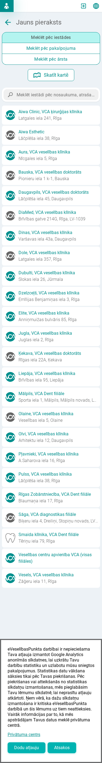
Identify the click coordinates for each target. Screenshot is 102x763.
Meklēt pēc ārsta (50, 59)
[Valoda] (96, 6)
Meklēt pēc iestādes (51, 37)
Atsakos (62, 747)
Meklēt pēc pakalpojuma (51, 48)
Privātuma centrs (24, 734)
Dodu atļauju (26, 747)
